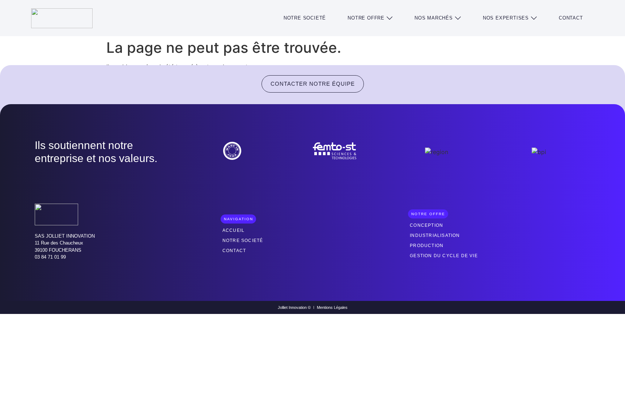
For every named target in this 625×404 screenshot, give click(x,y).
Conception (426, 225)
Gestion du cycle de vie (444, 255)
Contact (234, 250)
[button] (370, 18)
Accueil (233, 230)
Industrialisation (435, 235)
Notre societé (242, 240)
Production (426, 245)
